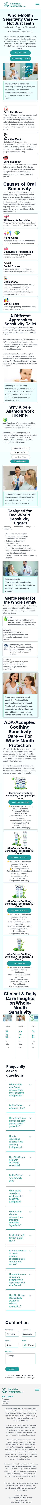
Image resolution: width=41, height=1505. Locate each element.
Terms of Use (15, 1502)
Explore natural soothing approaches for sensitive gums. (20, 126)
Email (7, 1340)
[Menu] (38, 5)
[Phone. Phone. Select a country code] (25, 1345)
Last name (26, 1330)
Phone (24, 1340)
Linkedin (5, 1403)
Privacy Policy (26, 1502)
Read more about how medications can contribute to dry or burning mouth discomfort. (18, 291)
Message (9, 1351)
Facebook (5, 1399)
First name (9, 1330)
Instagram (5, 1401)
